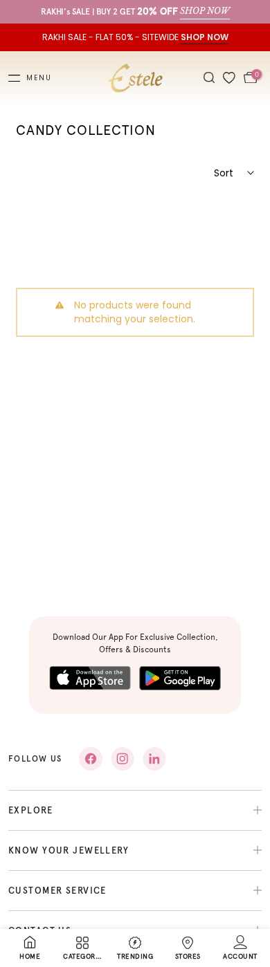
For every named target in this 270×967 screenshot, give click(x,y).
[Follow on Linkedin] (154, 759)
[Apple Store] (90, 678)
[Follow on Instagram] (122, 759)
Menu (39, 78)
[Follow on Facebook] (90, 759)
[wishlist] (229, 78)
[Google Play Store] (180, 678)
